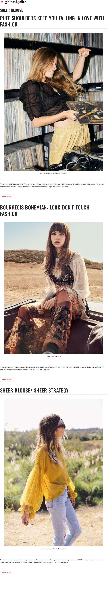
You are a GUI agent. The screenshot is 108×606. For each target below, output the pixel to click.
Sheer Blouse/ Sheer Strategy (34, 390)
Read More (7, 196)
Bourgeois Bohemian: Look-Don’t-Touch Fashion (45, 210)
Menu (2, 4)
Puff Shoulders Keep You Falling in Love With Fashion (52, 21)
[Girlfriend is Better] (15, 4)
